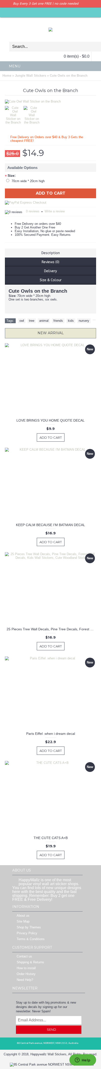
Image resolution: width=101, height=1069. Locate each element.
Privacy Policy (27, 933)
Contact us (24, 956)
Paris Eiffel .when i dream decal (50, 734)
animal (44, 320)
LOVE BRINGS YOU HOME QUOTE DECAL (50, 420)
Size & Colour (51, 280)
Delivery (50, 271)
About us (23, 916)
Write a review (55, 211)
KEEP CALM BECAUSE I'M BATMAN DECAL (50, 525)
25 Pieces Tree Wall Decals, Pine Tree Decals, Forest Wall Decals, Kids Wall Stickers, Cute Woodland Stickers (51, 629)
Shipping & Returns (30, 962)
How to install (26, 968)
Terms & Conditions (31, 939)
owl (21, 320)
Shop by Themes (29, 927)
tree (31, 320)
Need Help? (25, 980)
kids (71, 320)
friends (58, 320)
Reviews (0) (50, 262)
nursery (84, 320)
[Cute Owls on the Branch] (14, 114)
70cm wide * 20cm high (28, 181)
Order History (26, 974)
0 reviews (32, 211)
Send (51, 1029)
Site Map (23, 922)
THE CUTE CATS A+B (51, 838)
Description (50, 253)
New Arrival (51, 333)
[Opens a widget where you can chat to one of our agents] (82, 1060)
